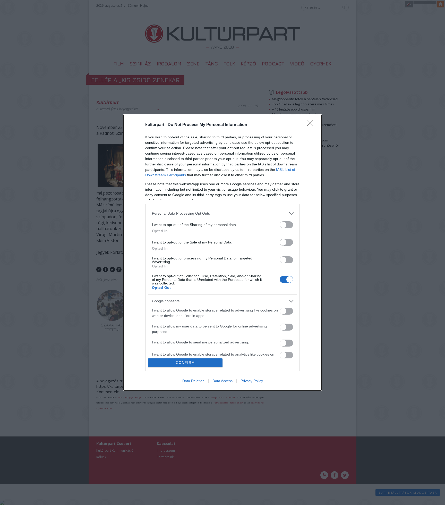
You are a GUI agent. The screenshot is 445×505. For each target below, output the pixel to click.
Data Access (222, 381)
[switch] (286, 224)
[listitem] (222, 213)
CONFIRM (185, 363)
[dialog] (222, 252)
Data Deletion (193, 381)
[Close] (311, 125)
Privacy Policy (252, 381)
